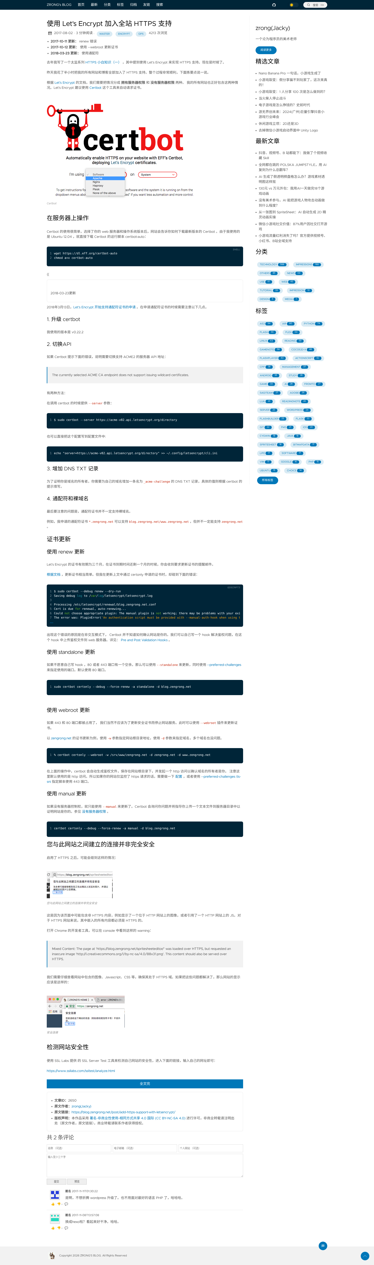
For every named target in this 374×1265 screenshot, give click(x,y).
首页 (81, 5)
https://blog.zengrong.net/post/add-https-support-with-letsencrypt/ (124, 1112)
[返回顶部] (365, 1256)
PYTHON (312, 324)
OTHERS (267, 273)
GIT (264, 427)
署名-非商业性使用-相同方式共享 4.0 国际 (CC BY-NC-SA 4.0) (137, 1118)
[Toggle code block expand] (235, 581)
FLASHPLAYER (271, 358)
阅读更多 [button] (266, 50)
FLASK (302, 419)
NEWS (293, 273)
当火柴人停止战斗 (272, 98)
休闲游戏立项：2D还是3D (279, 124)
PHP (314, 462)
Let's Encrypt (65, 83)
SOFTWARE (291, 453)
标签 (120, 5)
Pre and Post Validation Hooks (144, 640)
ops (140, 34)
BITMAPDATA (303, 444)
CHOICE (294, 470)
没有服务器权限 (94, 812)
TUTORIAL (269, 290)
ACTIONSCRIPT (307, 358)
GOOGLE (289, 462)
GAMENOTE (270, 349)
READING (293, 341)
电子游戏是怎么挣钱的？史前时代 (284, 105)
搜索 (159, 5)
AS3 (265, 324)
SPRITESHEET (270, 444)
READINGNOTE (294, 401)
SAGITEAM (269, 393)
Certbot (95, 88)
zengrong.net (61, 738)
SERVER (267, 410)
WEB (287, 282)
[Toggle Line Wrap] (227, 581)
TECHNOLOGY (272, 264)
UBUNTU (267, 470)
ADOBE (297, 393)
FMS (286, 427)
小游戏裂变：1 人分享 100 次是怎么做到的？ (293, 92)
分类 (107, 5)
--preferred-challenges (224, 665)
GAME (266, 384)
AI (288, 384)
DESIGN (266, 299)
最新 (94, 5)
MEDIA (291, 299)
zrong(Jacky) (81, 1106)
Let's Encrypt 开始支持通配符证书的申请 (104, 307)
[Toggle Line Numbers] (235, 243)
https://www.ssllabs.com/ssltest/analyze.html (81, 1071)
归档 (133, 5)
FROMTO (312, 384)
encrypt (124, 34)
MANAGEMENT (294, 367)
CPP (265, 367)
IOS (308, 427)
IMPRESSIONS (307, 264)
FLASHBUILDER (272, 419)
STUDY (296, 375)
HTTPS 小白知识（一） (103, 62)
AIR (287, 324)
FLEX (291, 332)
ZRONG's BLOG (59, 5)
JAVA (292, 436)
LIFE (265, 453)
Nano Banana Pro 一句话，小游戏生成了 (290, 73)
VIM (264, 462)
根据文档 (53, 575)
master (105, 34)
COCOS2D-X (301, 349)
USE (265, 282)
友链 (146, 5)
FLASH (267, 332)
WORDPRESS (297, 410)
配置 (178, 776)
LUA (265, 401)
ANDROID (268, 375)
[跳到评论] (323, 1246)
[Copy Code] (227, 243)
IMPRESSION (300, 290)
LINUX (266, 341)
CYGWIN (267, 436)
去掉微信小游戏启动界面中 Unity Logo (288, 130)
